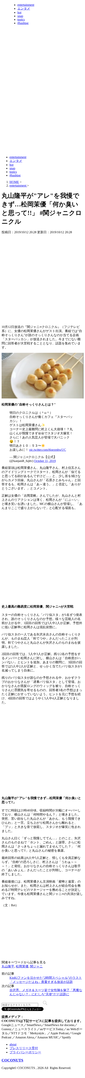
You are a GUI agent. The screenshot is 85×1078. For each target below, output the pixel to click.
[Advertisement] (42, 109)
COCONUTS (12, 1060)
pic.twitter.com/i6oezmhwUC (47, 449)
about (12, 1044)
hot (19, 12)
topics (21, 19)
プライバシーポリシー (25, 1052)
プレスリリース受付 (23, 1048)
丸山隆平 (8, 966)
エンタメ (23, 8)
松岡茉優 (22, 966)
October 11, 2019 (45, 461)
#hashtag (22, 23)
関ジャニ (36, 966)
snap (20, 16)
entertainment (25, 4)
